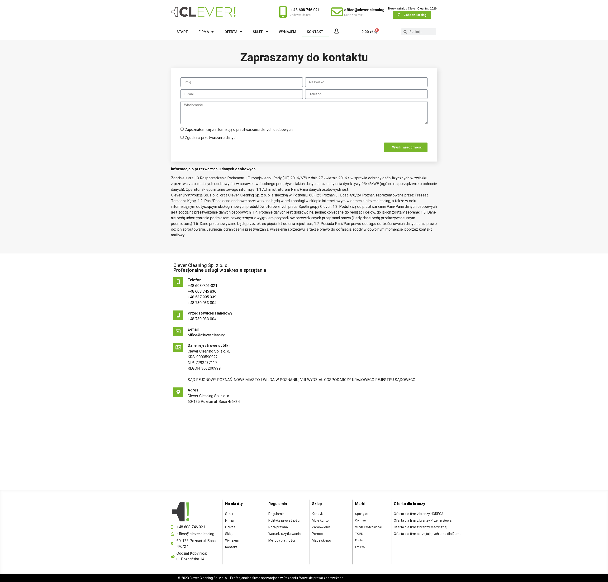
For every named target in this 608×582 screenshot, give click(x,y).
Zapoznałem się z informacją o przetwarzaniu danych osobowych (239, 129)
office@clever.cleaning (364, 10)
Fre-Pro (360, 547)
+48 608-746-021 (202, 285)
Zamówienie (321, 527)
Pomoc (317, 534)
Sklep (258, 32)
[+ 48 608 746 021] (283, 12)
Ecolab (360, 540)
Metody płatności (281, 540)
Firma (204, 32)
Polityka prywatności (284, 520)
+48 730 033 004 (202, 303)
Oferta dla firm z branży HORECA (418, 514)
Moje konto (320, 520)
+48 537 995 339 (202, 297)
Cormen (360, 520)
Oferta (231, 32)
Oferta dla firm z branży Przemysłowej (423, 520)
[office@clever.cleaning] (337, 12)
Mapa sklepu (321, 540)
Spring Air (362, 513)
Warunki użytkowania (284, 534)
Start (182, 32)
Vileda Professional (368, 527)
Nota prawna (278, 527)
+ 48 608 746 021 (305, 10)
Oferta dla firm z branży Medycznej (420, 527)
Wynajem (287, 32)
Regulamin (276, 514)
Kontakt (315, 32)
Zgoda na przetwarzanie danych (211, 137)
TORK (359, 533)
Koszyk (317, 514)
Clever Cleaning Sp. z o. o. (209, 578)
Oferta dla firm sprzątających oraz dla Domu (427, 534)
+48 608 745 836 (202, 291)
